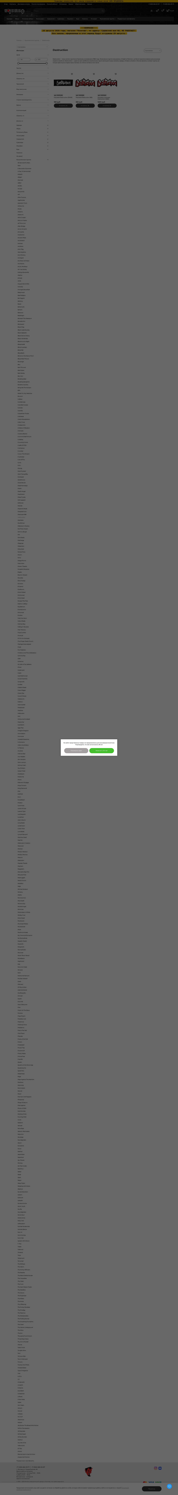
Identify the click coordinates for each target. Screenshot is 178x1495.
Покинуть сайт (76, 751)
